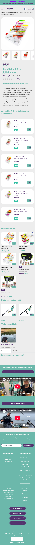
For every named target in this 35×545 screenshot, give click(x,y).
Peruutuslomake (8, 492)
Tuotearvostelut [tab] (5, 351)
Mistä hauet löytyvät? (7, 344)
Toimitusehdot (9, 494)
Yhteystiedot (8, 496)
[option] (17, 33)
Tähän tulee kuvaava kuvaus (8, 347)
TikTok (25, 500)
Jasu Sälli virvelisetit (24, 318)
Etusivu (3, 12)
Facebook (25, 494)
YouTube (25, 490)
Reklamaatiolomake (8, 490)
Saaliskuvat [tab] (16, 351)
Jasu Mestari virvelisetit (7, 318)
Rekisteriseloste (9, 498)
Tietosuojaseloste (17, 535)
